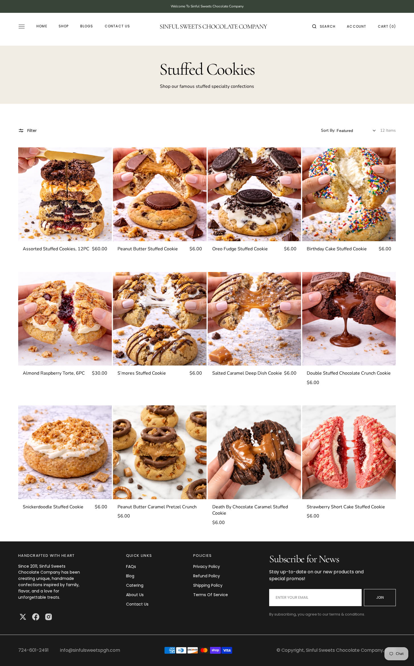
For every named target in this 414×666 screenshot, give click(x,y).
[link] (65, 194)
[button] (323, 26)
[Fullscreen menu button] (21, 26)
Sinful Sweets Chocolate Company (344, 650)
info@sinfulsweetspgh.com (90, 650)
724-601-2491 (33, 650)
